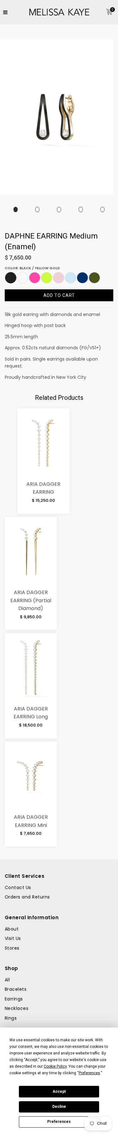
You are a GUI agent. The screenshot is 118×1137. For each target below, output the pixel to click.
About (12, 929)
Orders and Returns (27, 897)
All (7, 980)
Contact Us (18, 887)
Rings (11, 1018)
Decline (59, 1106)
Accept (59, 1091)
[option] (15, 209)
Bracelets (15, 989)
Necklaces (16, 1008)
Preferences (59, 1121)
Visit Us (13, 938)
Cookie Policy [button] (55, 1066)
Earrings (14, 999)
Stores (12, 948)
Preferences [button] (89, 1073)
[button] (10, 277)
